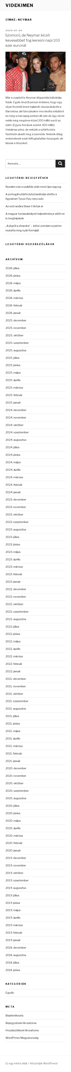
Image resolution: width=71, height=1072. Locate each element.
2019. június (12, 903)
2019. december (15, 858)
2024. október (14, 425)
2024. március (14, 477)
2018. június (12, 970)
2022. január (13, 671)
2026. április (13, 290)
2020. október (14, 783)
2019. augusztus (15, 888)
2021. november (15, 686)
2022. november (15, 596)
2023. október (14, 514)
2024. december (15, 410)
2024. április (13, 469)
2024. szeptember (17, 432)
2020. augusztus (15, 798)
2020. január (13, 850)
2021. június (12, 723)
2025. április (13, 380)
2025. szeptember (17, 343)
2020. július (12, 805)
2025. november (15, 328)
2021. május (12, 731)
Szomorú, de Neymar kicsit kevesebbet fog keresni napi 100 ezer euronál (32, 40)
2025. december (15, 320)
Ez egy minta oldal (16, 1063)
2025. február (13, 395)
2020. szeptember (17, 790)
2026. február (13, 305)
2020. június (12, 813)
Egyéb (9, 992)
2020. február (13, 843)
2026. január (13, 313)
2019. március (14, 925)
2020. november (15, 775)
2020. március (14, 835)
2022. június (12, 634)
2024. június (12, 454)
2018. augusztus (15, 955)
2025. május (13, 372)
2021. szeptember (16, 701)
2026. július (12, 268)
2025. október (14, 335)
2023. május (13, 552)
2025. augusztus (15, 350)
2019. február (13, 932)
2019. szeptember (17, 880)
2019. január (13, 940)
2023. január (13, 581)
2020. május (13, 820)
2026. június (12, 275)
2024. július (12, 447)
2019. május (13, 910)
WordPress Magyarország (22, 1037)
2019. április (12, 917)
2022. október (14, 604)
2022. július (12, 626)
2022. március (14, 656)
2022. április (12, 649)
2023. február (13, 574)
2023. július (12, 537)
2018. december (15, 947)
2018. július (12, 962)
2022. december (15, 589)
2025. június (12, 365)
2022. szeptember (17, 611)
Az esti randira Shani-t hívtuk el (24, 206)
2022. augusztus (15, 619)
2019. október (14, 873)
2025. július (12, 358)
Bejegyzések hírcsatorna (20, 1023)
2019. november (15, 865)
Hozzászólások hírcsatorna (22, 1030)
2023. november (15, 507)
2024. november (15, 417)
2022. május (13, 641)
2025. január (13, 402)
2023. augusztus (15, 529)
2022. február (13, 664)
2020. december (15, 768)
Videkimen (19, 5)
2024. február (13, 484)
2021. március (14, 746)
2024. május (13, 462)
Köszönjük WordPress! (44, 1063)
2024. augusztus (15, 440)
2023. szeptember (17, 522)
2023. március (14, 566)
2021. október (14, 693)
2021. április (12, 738)
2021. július (12, 716)
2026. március (14, 298)
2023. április (12, 559)
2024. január (13, 492)
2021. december (15, 679)
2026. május (13, 283)
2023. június (12, 544)
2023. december (15, 499)
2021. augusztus (15, 708)
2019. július (12, 895)
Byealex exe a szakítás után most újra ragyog (33, 186)
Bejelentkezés (14, 1015)
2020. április (13, 828)
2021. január (12, 761)
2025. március (14, 387)
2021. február (13, 753)
